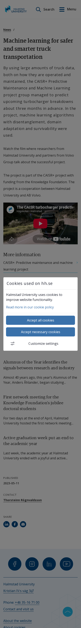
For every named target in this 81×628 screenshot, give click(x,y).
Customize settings (43, 343)
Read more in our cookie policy (30, 307)
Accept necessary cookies (40, 332)
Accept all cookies (40, 320)
